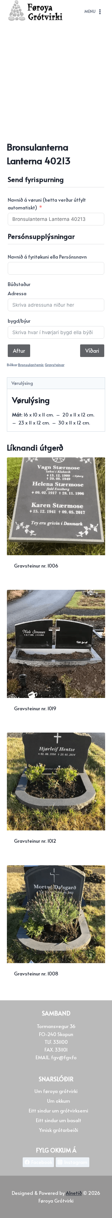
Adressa (17, 293)
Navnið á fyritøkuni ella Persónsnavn (47, 256)
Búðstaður (19, 284)
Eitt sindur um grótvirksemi (58, 1110)
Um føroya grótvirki (56, 1091)
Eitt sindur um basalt (58, 1120)
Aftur (19, 350)
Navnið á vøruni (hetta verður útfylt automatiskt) (47, 203)
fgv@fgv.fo (64, 1057)
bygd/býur (19, 320)
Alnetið (74, 1192)
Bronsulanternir (30, 364)
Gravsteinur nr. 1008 (36, 973)
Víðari (92, 350)
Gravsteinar (54, 364)
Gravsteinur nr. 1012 (35, 840)
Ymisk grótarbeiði (58, 1129)
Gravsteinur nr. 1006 (36, 565)
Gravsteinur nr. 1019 (35, 708)
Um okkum (58, 1100)
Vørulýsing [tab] (22, 383)
